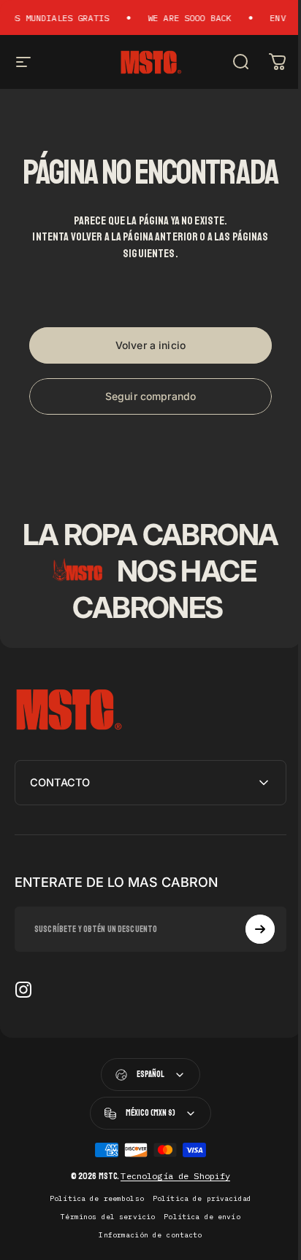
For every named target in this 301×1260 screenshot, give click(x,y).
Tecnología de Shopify (170, 1212)
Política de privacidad (196, 1235)
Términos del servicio (103, 1253)
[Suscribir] (249, 965)
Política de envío (197, 1253)
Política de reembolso (91, 1235)
